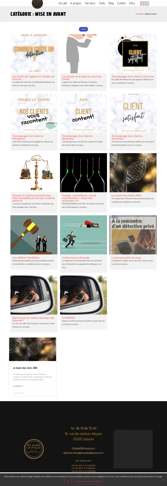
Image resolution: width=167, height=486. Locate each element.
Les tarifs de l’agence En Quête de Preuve (33, 78)
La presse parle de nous (126, 257)
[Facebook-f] (142, 3)
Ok (68, 481)
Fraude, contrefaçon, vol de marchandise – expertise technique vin (79, 198)
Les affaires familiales (25, 257)
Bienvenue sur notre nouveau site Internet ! (33, 319)
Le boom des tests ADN (126, 195)
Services (90, 3)
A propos (75, 3)
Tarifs (102, 3)
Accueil (62, 3)
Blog (111, 3)
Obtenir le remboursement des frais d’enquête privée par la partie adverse (33, 198)
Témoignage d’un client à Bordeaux (77, 137)
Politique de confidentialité (88, 481)
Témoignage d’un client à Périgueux (27, 137)
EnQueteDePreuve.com (83, 448)
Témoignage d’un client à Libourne (133, 76)
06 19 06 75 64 (86, 428)
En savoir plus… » (18, 386)
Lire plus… (31, 85)
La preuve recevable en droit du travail (82, 78)
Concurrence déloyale (76, 257)
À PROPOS (68, 317)
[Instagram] (147, 3)
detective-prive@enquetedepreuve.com (83, 452)
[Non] (163, 479)
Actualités (140, 14)
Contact (121, 3)
